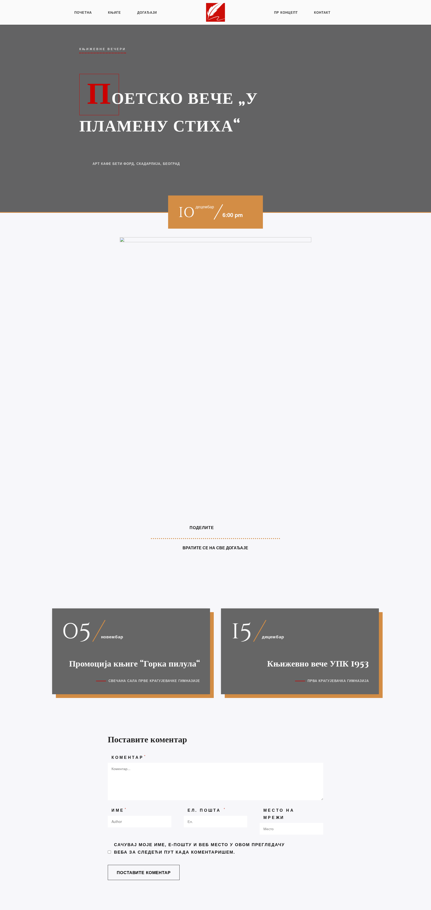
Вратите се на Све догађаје (215, 548)
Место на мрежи (278, 813)
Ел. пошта (207, 810)
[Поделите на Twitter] (231, 527)
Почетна (83, 12)
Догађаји (147, 12)
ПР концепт (286, 12)
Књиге (114, 12)
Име (119, 810)
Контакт (322, 12)
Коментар (128, 757)
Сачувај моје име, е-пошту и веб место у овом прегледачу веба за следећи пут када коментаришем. (199, 848)
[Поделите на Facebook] (222, 527)
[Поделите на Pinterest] (241, 527)
